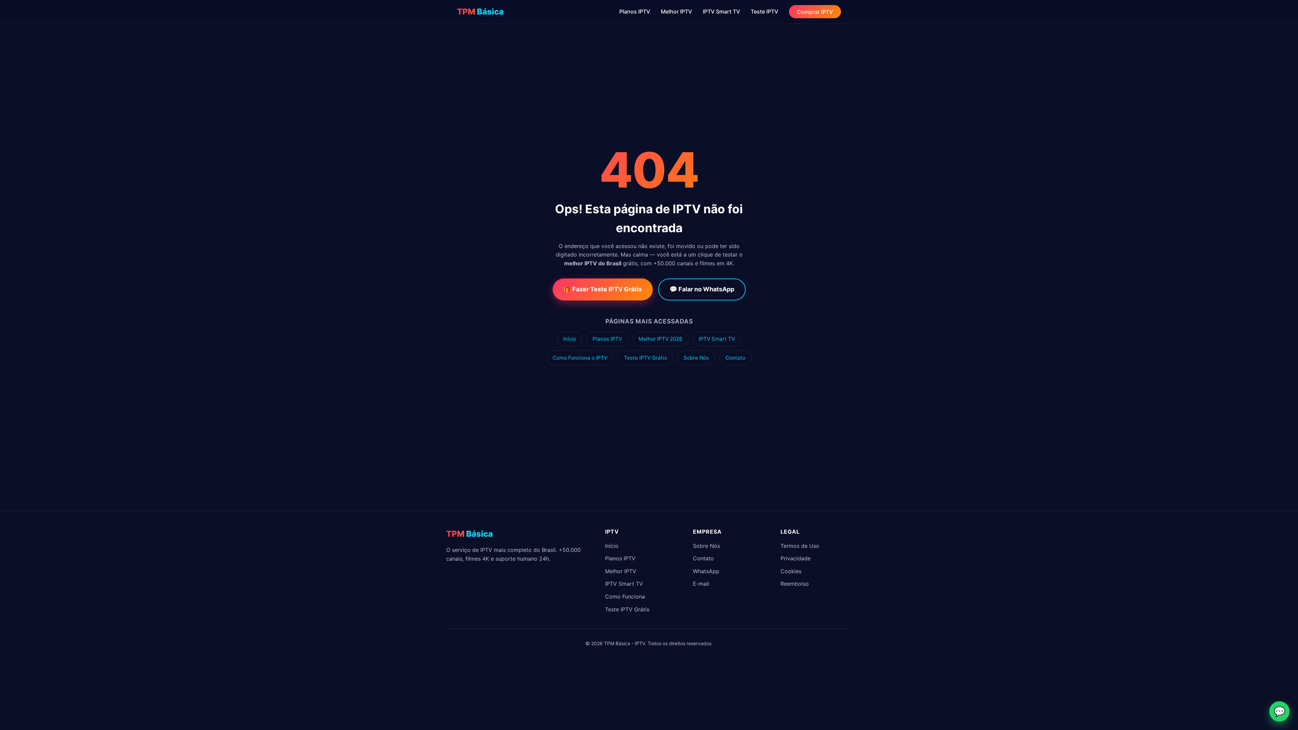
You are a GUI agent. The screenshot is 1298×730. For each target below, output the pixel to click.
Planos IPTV (634, 11)
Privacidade (795, 558)
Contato (735, 358)
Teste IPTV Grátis (645, 358)
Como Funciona (625, 596)
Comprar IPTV (815, 11)
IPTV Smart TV (721, 11)
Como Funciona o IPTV (580, 358)
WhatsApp (706, 571)
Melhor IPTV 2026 (660, 339)
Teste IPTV (764, 11)
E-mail (701, 583)
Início (569, 339)
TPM (480, 12)
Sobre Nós (696, 358)
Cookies (790, 571)
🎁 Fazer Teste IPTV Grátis (602, 289)
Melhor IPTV (676, 11)
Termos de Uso (799, 545)
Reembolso (794, 583)
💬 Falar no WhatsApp (702, 289)
